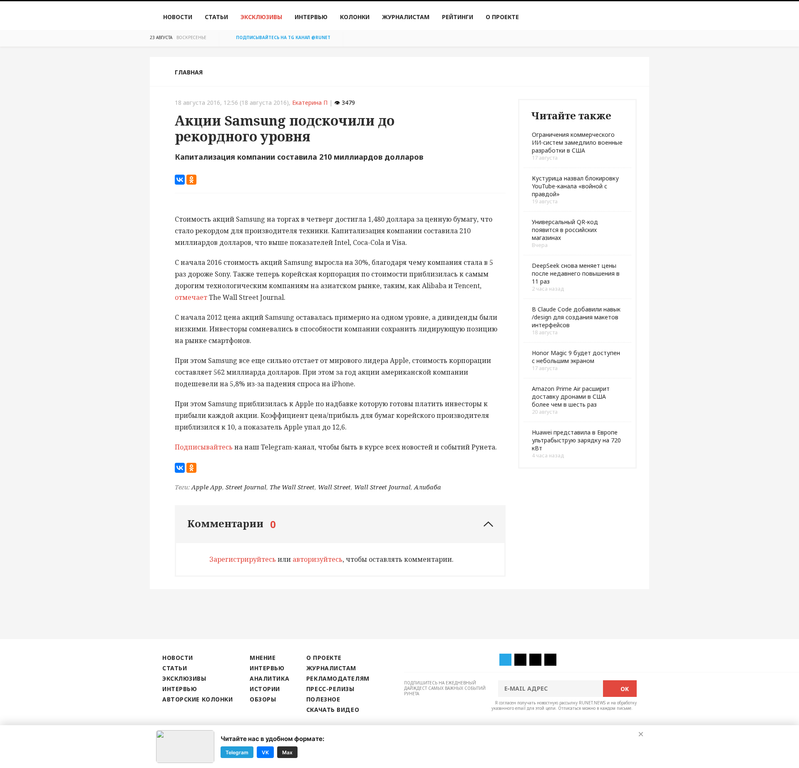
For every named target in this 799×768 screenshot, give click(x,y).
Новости (177, 17)
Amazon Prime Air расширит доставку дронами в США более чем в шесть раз (571, 396)
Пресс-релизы (330, 689)
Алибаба (427, 487)
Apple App (206, 487)
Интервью (311, 17)
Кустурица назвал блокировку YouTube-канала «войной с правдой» (575, 186)
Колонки (355, 17)
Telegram (237, 752)
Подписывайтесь (204, 447)
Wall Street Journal (382, 487)
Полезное (323, 699)
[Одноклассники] (191, 180)
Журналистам (405, 17)
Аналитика (269, 678)
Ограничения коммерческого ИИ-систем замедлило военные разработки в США (577, 142)
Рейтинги (457, 17)
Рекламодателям (338, 678)
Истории (265, 689)
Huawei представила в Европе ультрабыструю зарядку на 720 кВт (576, 440)
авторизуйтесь (317, 559)
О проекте (502, 17)
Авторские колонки (197, 699)
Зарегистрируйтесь (242, 559)
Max (287, 752)
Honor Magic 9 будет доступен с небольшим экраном (576, 357)
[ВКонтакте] (180, 180)
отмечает (191, 297)
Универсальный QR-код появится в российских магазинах (565, 230)
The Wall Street (292, 487)
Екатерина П (310, 102)
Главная (189, 72)
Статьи (216, 17)
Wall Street (334, 487)
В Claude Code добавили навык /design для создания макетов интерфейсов (576, 317)
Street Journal (246, 487)
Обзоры (263, 699)
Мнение (262, 658)
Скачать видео (332, 710)
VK (265, 752)
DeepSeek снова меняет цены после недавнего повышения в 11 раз (576, 273)
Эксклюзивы (261, 17)
